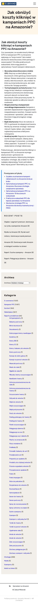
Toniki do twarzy (15, 523)
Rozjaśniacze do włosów (18, 485)
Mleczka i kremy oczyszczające (20, 375)
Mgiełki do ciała (14, 371)
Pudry (11, 474)
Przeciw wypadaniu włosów (19, 466)
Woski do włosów (15, 538)
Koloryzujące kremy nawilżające (20, 333)
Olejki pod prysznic (15, 409)
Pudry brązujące (14, 478)
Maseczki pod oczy (15, 363)
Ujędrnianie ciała (15, 530)
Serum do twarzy (15, 496)
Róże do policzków (15, 481)
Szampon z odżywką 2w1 (18, 519)
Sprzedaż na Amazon (21, 586)
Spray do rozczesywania (17, 504)
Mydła (6, 561)
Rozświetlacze (14, 489)
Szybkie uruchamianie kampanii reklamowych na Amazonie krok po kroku (19, 179)
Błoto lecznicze (14, 326)
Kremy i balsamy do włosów (19, 348)
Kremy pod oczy (15, 352)
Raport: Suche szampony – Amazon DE (19, 252)
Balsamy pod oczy (15, 322)
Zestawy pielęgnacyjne (17, 549)
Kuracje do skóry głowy (17, 356)
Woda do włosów (15, 534)
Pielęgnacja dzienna (16, 428)
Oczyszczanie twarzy (16, 394)
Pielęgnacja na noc (15, 432)
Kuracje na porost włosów (18, 360)
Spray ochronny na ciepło (18, 508)
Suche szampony (15, 512)
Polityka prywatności (10, 598)
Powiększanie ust (15, 455)
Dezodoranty (14, 329)
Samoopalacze (14, 493)
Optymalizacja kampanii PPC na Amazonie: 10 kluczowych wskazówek (18, 193)
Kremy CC (12, 344)
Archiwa (7, 283)
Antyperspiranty (15, 318)
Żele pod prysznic (15, 546)
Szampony (8, 565)
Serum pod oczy (15, 500)
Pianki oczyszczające (16, 425)
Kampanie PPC (9, 304)
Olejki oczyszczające (16, 406)
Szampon (12, 515)
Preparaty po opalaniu (17, 459)
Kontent (7, 308)
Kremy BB (12, 341)
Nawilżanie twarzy (15, 379)
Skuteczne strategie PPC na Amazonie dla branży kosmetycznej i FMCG (20, 205)
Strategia (7, 557)
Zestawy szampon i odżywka (19, 553)
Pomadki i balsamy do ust (18, 451)
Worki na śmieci (9, 568)
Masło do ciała (14, 367)
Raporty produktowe (11, 316)
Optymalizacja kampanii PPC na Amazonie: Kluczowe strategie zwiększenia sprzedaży (18, 186)
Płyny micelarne (14, 444)
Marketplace (8, 312)
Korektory (12, 337)
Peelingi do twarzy (15, 421)
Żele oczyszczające (16, 542)
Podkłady (12, 447)
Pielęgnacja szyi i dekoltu (18, 436)
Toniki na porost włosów (18, 527)
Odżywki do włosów (16, 398)
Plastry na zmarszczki (17, 440)
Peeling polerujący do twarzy (19, 417)
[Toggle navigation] (34, 4)
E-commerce (8, 301)
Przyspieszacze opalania (17, 470)
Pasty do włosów (15, 413)
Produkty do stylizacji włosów (19, 462)
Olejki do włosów (15, 402)
